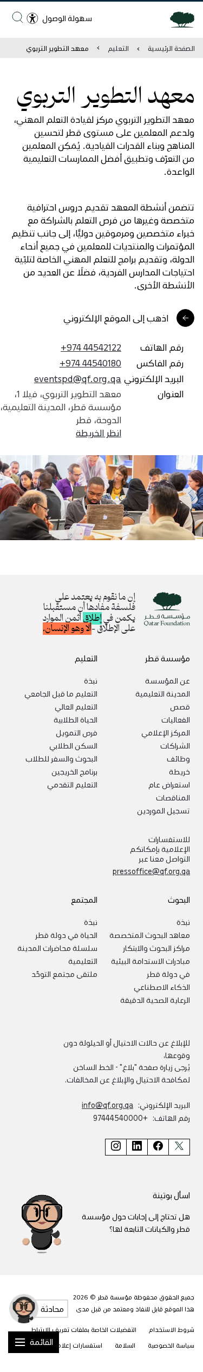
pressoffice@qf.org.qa (151, 871)
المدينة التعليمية (162, 693)
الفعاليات (175, 719)
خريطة (179, 771)
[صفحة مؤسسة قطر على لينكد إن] (136, 1147)
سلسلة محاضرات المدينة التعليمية (57, 954)
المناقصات (173, 797)
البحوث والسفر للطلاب (61, 758)
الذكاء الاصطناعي (162, 987)
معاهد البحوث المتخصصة (149, 935)
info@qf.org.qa (107, 1105)
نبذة (90, 680)
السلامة (125, 1345)
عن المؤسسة (167, 680)
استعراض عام (169, 784)
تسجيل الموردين (163, 810)
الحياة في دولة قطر (66, 935)
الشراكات (175, 745)
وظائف (178, 758)
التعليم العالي (76, 706)
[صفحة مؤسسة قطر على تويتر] (179, 1147)
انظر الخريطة (98, 432)
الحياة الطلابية (75, 719)
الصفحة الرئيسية (171, 47)
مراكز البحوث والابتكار (156, 948)
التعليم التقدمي (72, 784)
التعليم (118, 47)
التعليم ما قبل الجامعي (60, 693)
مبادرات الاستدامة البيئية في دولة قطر (150, 967)
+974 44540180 (90, 363)
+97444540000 (120, 1117)
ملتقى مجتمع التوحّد (64, 974)
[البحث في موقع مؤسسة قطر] (18, 17)
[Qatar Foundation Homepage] (177, 19)
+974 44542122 (91, 347)
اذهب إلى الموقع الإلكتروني (115, 318)
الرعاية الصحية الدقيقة (155, 1000)
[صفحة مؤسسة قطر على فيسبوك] (157, 1147)
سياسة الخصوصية (171, 1345)
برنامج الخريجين (74, 771)
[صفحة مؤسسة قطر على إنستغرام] (115, 1147)
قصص (180, 706)
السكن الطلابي (73, 745)
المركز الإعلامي (165, 732)
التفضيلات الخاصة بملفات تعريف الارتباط (83, 1329)
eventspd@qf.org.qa (77, 378)
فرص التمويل (76, 732)
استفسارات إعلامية (76, 1345)
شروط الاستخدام (171, 1329)
